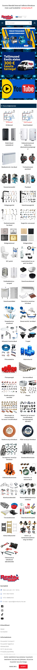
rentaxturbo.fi (26, 8)
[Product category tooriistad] (9, 553)
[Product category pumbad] (28, 180)
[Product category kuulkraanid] (9, 389)
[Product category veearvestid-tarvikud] (28, 314)
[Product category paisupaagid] (9, 370)
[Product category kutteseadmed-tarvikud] (28, 531)
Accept (23, 666)
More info (13, 666)
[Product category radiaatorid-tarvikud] (9, 160)
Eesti (20, 17)
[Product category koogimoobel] (28, 236)
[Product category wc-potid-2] (9, 254)
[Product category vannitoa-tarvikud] (28, 295)
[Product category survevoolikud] (28, 370)
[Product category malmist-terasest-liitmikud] (28, 411)
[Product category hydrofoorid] (28, 352)
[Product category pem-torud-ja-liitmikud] (28, 432)
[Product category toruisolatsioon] (9, 510)
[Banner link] (18, 88)
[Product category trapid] (28, 334)
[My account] (35, 23)
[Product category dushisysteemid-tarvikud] (9, 217)
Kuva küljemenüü (9, 106)
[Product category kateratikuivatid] (9, 529)
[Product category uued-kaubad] (28, 118)
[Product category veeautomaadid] (9, 180)
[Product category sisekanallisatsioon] (28, 450)
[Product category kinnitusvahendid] (9, 490)
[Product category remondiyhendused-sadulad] (28, 491)
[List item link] (18, 629)
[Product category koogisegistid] (9, 198)
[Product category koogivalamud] (9, 236)
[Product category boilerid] (9, 137)
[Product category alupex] (28, 388)
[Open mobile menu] (2, 23)
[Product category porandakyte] (9, 352)
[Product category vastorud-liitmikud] (9, 432)
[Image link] (9, 578)
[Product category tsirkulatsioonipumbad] (28, 161)
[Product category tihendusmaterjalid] (28, 510)
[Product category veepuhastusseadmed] (9, 315)
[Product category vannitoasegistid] (28, 198)
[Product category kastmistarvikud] (28, 471)
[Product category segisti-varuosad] (28, 216)
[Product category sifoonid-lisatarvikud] (9, 334)
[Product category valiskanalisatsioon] (9, 470)
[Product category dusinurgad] (9, 275)
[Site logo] (7, 17)
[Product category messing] (9, 410)
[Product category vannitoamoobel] (9, 294)
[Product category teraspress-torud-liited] (9, 451)
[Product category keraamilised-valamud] (28, 274)
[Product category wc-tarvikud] (28, 255)
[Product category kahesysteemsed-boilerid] (28, 139)
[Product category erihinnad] (9, 118)
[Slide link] (18, 38)
